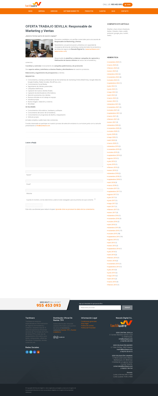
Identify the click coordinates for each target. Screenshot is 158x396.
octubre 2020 (112, 131)
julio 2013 (111, 270)
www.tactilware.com (92, 49)
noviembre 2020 (113, 128)
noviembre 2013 (113, 264)
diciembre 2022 (113, 74)
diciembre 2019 (113, 146)
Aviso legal (84, 323)
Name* (28, 174)
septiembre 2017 (114, 191)
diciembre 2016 (113, 216)
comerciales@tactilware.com (122, 366)
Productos (89, 11)
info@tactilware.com (43, 126)
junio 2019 (111, 164)
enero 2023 (112, 71)
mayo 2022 (111, 92)
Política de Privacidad (88, 328)
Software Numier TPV (71, 11)
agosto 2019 (112, 158)
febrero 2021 (112, 119)
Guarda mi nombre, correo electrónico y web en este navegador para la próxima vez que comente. (59, 199)
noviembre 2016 (113, 219)
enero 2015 (112, 246)
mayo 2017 (111, 203)
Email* (28, 183)
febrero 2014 (112, 258)
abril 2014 (111, 255)
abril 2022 (111, 95)
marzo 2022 (112, 98)
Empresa (41, 11)
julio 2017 (111, 197)
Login (128, 4)
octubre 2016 (112, 222)
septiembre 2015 (114, 237)
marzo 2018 (112, 185)
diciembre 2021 (113, 104)
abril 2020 (111, 140)
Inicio (30, 11)
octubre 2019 (112, 152)
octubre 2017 (112, 188)
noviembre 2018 (113, 176)
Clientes (102, 11)
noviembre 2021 (113, 107)
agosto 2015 (112, 240)
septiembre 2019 (114, 155)
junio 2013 (111, 273)
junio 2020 (111, 134)
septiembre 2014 (114, 249)
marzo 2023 (112, 65)
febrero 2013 (112, 285)
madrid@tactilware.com (124, 349)
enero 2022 (112, 101)
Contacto (124, 11)
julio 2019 (111, 161)
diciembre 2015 (113, 228)
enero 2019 (112, 170)
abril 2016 (111, 225)
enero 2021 (112, 122)
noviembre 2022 (113, 77)
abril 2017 (111, 206)
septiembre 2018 (114, 179)
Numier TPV (65, 330)
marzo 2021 (112, 116)
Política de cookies (87, 326)
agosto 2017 (112, 194)
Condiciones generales (89, 321)
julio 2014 (111, 252)
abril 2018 (111, 182)
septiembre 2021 (114, 113)
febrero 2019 (112, 167)
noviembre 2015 (113, 231)
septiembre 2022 (114, 83)
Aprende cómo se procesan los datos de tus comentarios (75, 209)
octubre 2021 (112, 110)
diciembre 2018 (113, 173)
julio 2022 (111, 86)
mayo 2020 (111, 137)
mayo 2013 (111, 276)
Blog (113, 11)
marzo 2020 (112, 143)
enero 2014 (112, 261)
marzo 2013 (112, 282)
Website (29, 192)
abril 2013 (111, 279)
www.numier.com (60, 51)
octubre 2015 (112, 234)
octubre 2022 (112, 80)
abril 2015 (111, 243)
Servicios (54, 11)
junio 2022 (111, 89)
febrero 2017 (112, 209)
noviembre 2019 (113, 149)
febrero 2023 (112, 68)
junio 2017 (111, 200)
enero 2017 (112, 212)
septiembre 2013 (114, 267)
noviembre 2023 (113, 62)
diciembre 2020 (113, 125)
